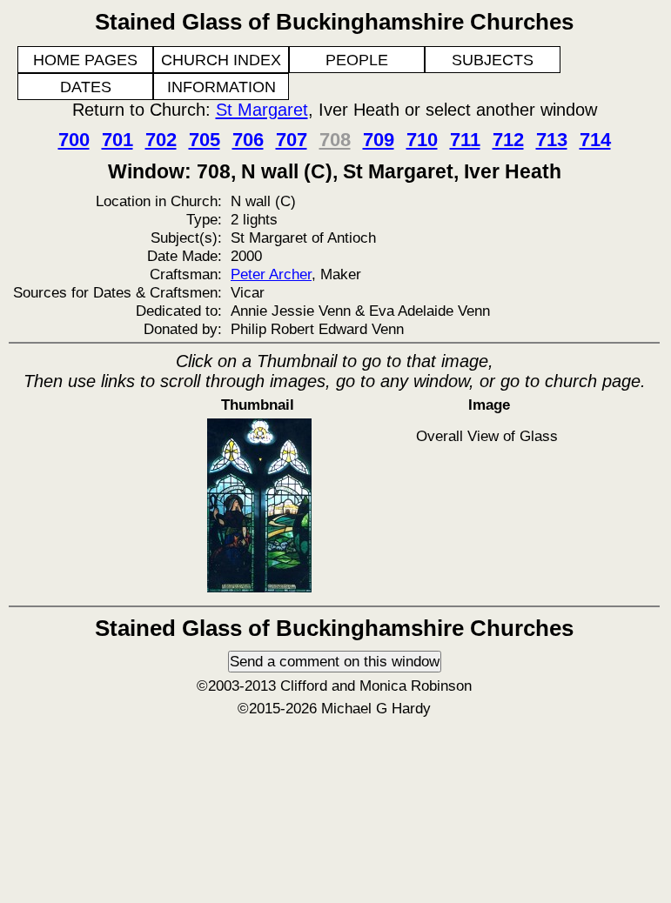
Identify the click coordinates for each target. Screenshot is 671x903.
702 (161, 139)
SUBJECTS (492, 60)
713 (551, 139)
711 (465, 139)
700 (74, 139)
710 (422, 139)
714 (595, 139)
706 (248, 139)
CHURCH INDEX (221, 60)
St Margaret (262, 109)
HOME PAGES (85, 60)
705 (204, 139)
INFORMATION (221, 87)
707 (291, 139)
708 (335, 139)
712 (508, 139)
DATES (85, 87)
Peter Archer (271, 274)
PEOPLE (356, 60)
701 (117, 139)
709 (378, 139)
